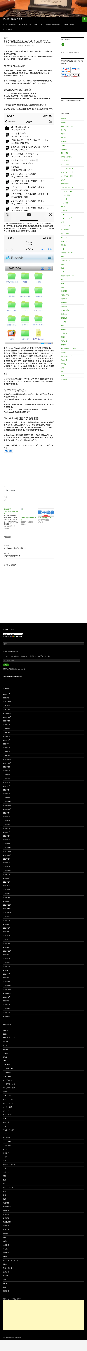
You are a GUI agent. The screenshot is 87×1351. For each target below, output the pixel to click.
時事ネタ (64, 314)
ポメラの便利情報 (8, 29)
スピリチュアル (66, 191)
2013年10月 (7, 993)
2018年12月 (7, 801)
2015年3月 (6, 936)
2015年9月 (6, 916)
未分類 (63, 322)
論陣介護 (64, 360)
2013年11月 (7, 989)
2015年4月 (6, 932)
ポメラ (6, 38)
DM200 (8, 536)
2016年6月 (6, 882)
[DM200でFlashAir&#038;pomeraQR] (12, 518)
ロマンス (64, 241)
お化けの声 (65, 184)
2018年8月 (6, 817)
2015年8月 (6, 920)
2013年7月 (6, 1005)
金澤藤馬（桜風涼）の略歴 (53, 24)
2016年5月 (6, 886)
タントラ (64, 199)
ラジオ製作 (65, 233)
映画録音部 (65, 310)
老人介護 (64, 341)
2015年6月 (6, 928)
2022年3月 (6, 698)
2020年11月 (7, 717)
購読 (6, 665)
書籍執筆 (64, 318)
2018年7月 (6, 821)
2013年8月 (6, 1001)
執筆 (62, 268)
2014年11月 (7, 951)
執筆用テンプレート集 (25, 24)
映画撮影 (64, 302)
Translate (19, 636)
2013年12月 (7, 985)
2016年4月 (6, 890)
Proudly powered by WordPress (12, 1337)
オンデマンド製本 (67, 176)
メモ (62, 222)
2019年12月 (7, 759)
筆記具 (63, 337)
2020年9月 (6, 725)
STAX (63, 145)
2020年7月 (6, 732)
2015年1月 (6, 943)
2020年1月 (6, 755)
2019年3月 (6, 790)
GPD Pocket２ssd (67, 126)
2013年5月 (6, 1012)
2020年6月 (6, 736)
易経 (62, 287)
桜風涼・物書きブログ (12, 19)
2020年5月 (6, 740)
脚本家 (63, 345)
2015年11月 (7, 909)
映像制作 (64, 291)
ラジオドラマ (65, 226)
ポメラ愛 (64, 210)
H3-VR (63, 130)
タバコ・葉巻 (65, 195)
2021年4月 (6, 705)
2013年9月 (6, 997)
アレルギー (65, 161)
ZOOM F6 (64, 153)
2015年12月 (7, 905)
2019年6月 (6, 778)
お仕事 (63, 180)
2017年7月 (6, 863)
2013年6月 (6, 1008)
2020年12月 (7, 713)
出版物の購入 (12, 24)
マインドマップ (66, 218)
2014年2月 (6, 978)
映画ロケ (64, 299)
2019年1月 (6, 797)
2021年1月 (6, 709)
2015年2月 (6, 939)
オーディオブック (67, 168)
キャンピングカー (67, 187)
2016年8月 (6, 874)
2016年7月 (6, 878)
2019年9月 (6, 771)
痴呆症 (63, 329)
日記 (62, 283)
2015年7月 (6, 924)
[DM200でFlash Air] (46, 512)
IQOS (63, 134)
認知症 (63, 352)
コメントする (30, 45)
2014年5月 (6, 970)
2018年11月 (7, 805)
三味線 (63, 245)
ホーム (5, 24)
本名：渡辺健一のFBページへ (71, 100)
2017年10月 (7, 855)
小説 (62, 272)
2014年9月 (6, 955)
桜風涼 (21, 45)
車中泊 (63, 364)
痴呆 (62, 325)
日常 (62, 279)
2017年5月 (6, 867)
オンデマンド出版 (67, 172)
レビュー (64, 237)
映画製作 (64, 306)
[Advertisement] (29, 470)
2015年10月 (7, 913)
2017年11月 (7, 851)
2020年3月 (6, 748)
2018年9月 (6, 813)
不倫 (62, 249)
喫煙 (62, 264)
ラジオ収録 (65, 230)
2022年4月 (6, 694)
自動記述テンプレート (68, 348)
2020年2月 (6, 751)
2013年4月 (6, 1016)
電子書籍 (64, 379)
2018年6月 (6, 824)
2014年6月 (6, 966)
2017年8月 (6, 859)
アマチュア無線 (66, 157)
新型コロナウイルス (68, 276)
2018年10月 (7, 809)
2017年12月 (7, 847)
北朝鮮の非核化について (12, 554)
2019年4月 (6, 786)
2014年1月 (6, 982)
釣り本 (63, 371)
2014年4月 (6, 974)
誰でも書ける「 (66, 356)
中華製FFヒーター (38, 24)
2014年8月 (6, 959)
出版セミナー (65, 260)
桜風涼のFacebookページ (12, 676)
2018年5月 (6, 828)
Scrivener (64, 141)
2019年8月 (6, 774)
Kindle (63, 137)
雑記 (62, 375)
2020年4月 (6, 744)
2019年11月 (7, 763)
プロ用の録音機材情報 (68, 24)
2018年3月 (6, 836)
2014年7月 (6, 962)
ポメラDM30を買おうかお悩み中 (15, 547)
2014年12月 (7, 947)
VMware (64, 149)
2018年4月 (6, 832)
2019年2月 (6, 794)
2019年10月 (7, 767)
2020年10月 (7, 721)
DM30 (63, 122)
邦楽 (62, 368)
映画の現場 (65, 295)
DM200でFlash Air (45, 518)
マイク (63, 214)
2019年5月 (6, 782)
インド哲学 (65, 164)
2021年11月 (7, 702)
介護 (62, 256)
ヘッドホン (65, 203)
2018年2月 (6, 840)
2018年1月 (6, 844)
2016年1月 (6, 901)
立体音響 (64, 333)
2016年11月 (7, 870)
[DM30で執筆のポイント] (28, 512)
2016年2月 (6, 897)
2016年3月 (6, 893)
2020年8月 (6, 728)
